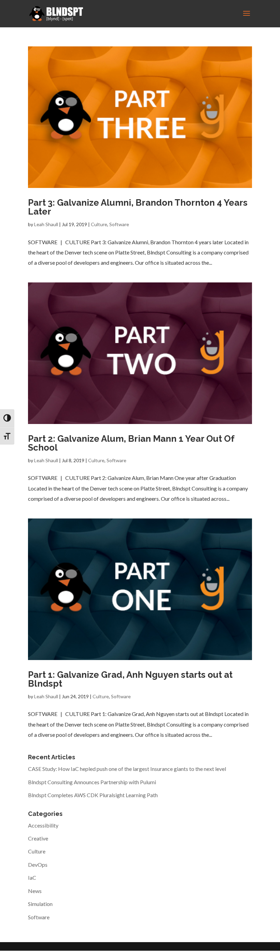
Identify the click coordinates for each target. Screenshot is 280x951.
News (35, 891)
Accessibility (43, 825)
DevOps (37, 864)
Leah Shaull (46, 224)
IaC (32, 877)
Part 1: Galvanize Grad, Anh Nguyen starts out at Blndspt (130, 679)
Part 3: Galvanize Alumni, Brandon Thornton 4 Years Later (138, 207)
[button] (246, 17)
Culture (99, 224)
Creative (38, 838)
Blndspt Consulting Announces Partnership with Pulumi (92, 782)
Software (119, 224)
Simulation (40, 904)
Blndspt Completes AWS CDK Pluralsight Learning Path (93, 795)
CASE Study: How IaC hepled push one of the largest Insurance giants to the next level (127, 768)
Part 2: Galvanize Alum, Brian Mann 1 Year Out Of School (131, 443)
